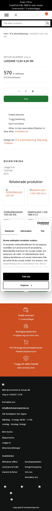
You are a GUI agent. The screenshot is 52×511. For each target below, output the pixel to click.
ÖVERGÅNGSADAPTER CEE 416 (13, 213)
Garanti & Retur (9, 472)
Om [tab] (42, 231)
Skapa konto (8, 437)
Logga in (6, 442)
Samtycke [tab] (9, 231)
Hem (6, 33)
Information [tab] (26, 231)
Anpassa (24, 285)
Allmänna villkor (10, 461)
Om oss (28, 472)
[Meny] (6, 15)
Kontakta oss (21, 131)
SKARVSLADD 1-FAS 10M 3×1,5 (37, 213)
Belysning (42, 139)
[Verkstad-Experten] (26, 15)
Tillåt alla (26, 276)
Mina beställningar (11, 447)
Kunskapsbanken (33, 461)
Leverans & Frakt (10, 467)
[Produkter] (43, 15)
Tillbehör (8, 143)
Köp (26, 98)
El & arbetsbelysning (19, 33)
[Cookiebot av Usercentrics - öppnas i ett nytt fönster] (37, 223)
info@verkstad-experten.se (15, 407)
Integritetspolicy (33, 467)
